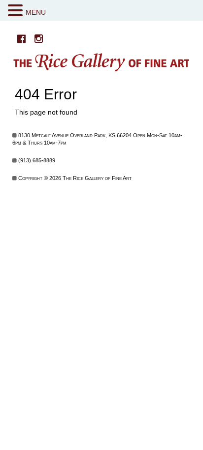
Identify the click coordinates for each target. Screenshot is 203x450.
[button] (17, 10)
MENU (36, 12)
